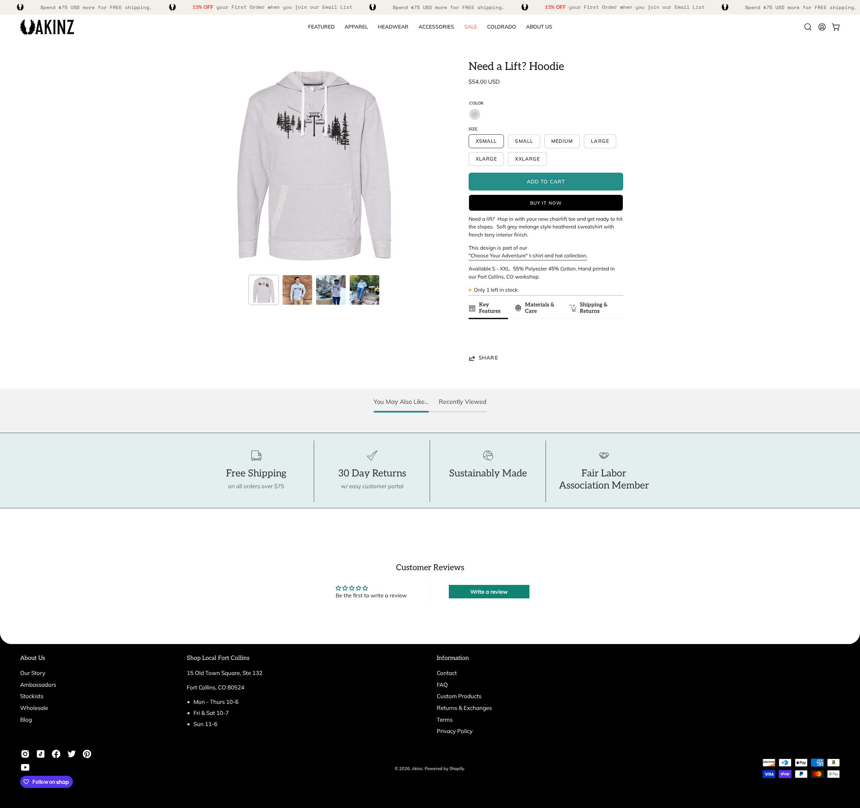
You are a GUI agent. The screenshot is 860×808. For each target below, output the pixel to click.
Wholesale (34, 707)
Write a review (489, 591)
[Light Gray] (474, 114)
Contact (447, 672)
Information (453, 658)
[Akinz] (47, 27)
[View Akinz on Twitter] (72, 754)
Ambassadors (38, 684)
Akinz (417, 768)
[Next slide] (615, 339)
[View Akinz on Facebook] (56, 754)
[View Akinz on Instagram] (25, 754)
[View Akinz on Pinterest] (87, 754)
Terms (445, 719)
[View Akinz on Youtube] (25, 767)
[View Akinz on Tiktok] (41, 754)
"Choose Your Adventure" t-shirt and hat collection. (528, 255)
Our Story (32, 672)
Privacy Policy (455, 730)
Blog (26, 719)
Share (488, 358)
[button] (501, 27)
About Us (32, 658)
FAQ (442, 684)
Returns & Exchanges (464, 707)
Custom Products (459, 695)
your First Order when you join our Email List (272, 6)
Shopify (456, 768)
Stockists (31, 695)
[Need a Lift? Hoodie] (264, 290)
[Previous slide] (476, 339)
